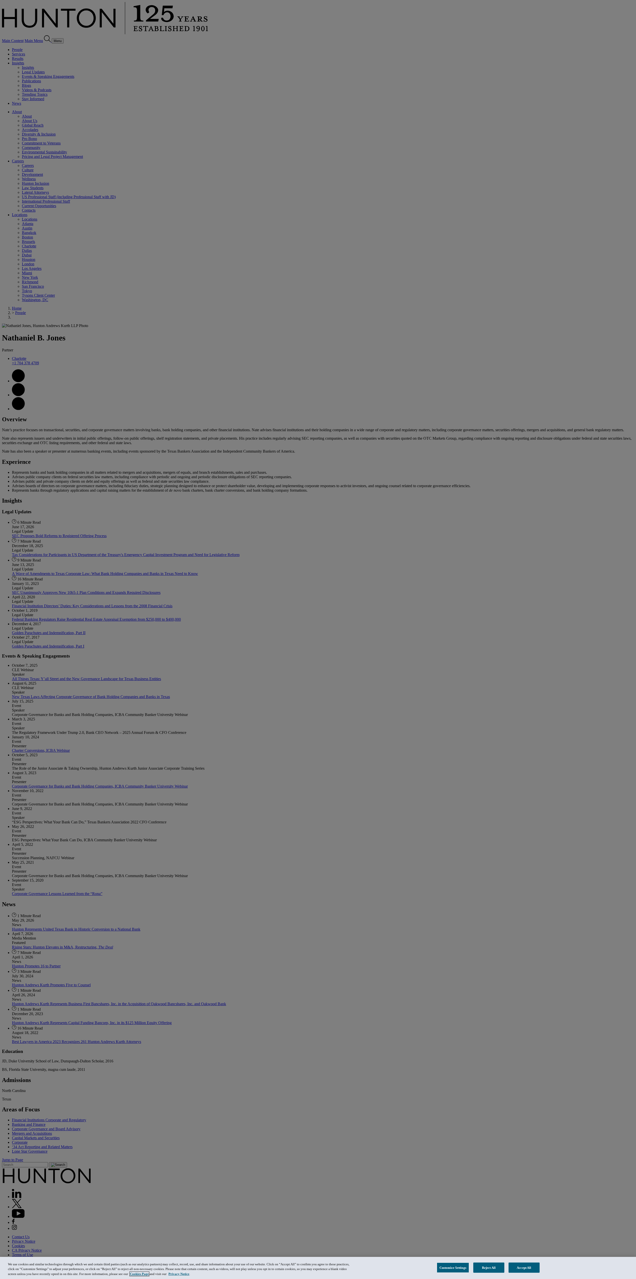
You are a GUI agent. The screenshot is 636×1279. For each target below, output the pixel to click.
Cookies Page (139, 1274)
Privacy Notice (178, 1274)
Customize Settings (452, 1267)
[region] (318, 1268)
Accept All (524, 1267)
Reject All (489, 1267)
